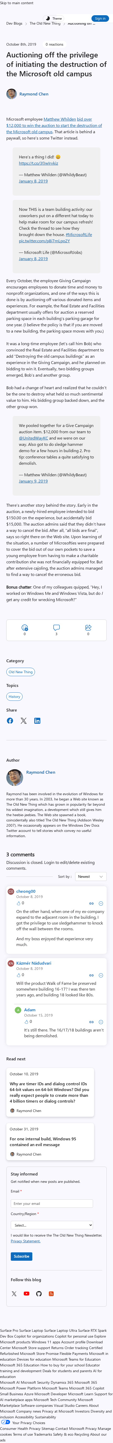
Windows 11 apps (46, 1341)
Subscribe (21, 1256)
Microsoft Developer (50, 1393)
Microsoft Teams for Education (76, 1359)
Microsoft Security (35, 1382)
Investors (82, 1411)
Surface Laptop (31, 1330)
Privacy (91, 1428)
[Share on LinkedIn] (37, 721)
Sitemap (48, 1428)
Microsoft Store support (31, 1347)
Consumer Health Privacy (20, 1428)
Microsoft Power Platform (20, 1388)
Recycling (81, 1434)
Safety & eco (63, 1434)
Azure (28, 1393)
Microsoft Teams (55, 1388)
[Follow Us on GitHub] (39, 1295)
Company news (28, 1411)
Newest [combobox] (84, 876)
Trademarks (43, 1434)
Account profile (73, 1341)
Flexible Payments (74, 1353)
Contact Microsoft (69, 1428)
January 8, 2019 (33, 181)
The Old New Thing (45, 23)
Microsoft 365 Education (19, 1364)
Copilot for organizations (34, 1336)
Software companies (37, 1405)
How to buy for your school (62, 1364)
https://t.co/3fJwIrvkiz (38, 163)
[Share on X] (23, 721)
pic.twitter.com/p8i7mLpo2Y (44, 240)
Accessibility (24, 1416)
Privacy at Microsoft (58, 1411)
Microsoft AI (10, 1382)
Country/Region (25, 1213)
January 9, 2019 (33, 481)
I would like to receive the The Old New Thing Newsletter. (56, 1238)
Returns (57, 1347)
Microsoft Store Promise (39, 1353)
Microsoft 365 (86, 1382)
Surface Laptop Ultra (60, 1330)
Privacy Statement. (25, 1240)
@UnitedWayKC (33, 438)
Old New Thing (21, 671)
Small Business (11, 1393)
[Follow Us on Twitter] (14, 1295)
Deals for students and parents (67, 1370)
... (94, 23)
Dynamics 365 (62, 1382)
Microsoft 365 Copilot (86, 1388)
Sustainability (45, 1416)
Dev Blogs (14, 23)
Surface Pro (9, 1330)
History (14, 696)
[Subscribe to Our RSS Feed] (51, 1295)
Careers (82, 1405)
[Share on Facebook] (10, 721)
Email (16, 1191)
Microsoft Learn (80, 1393)
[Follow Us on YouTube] (26, 1295)
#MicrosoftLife (79, 234)
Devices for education (34, 1359)
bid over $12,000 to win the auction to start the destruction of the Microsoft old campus (54, 125)
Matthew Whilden (60, 119)
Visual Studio (64, 1405)
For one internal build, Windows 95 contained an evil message (43, 1141)
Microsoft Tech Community (55, 1399)
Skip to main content (16, 2)
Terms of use (23, 1434)
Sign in (100, 18)
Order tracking (76, 1347)
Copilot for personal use (74, 1336)
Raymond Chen (33, 94)
